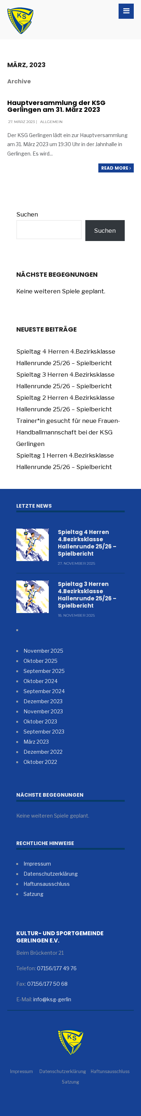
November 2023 (43, 711)
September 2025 (44, 671)
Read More (115, 168)
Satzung (33, 894)
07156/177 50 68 (47, 984)
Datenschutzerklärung (51, 874)
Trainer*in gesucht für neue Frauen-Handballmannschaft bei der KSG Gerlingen (68, 432)
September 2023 (44, 731)
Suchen (27, 214)
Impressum (37, 864)
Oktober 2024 (40, 681)
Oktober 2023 (40, 721)
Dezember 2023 (43, 701)
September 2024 (44, 691)
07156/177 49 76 (57, 968)
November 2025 (43, 651)
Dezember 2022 (43, 752)
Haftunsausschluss (47, 884)
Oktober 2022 (40, 762)
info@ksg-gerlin (52, 999)
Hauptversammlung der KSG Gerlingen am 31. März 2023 (56, 106)
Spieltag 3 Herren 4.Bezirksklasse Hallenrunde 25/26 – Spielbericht (87, 594)
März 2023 (36, 742)
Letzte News (34, 505)
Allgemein (51, 121)
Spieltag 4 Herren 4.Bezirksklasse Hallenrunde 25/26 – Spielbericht (87, 542)
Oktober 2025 (40, 661)
